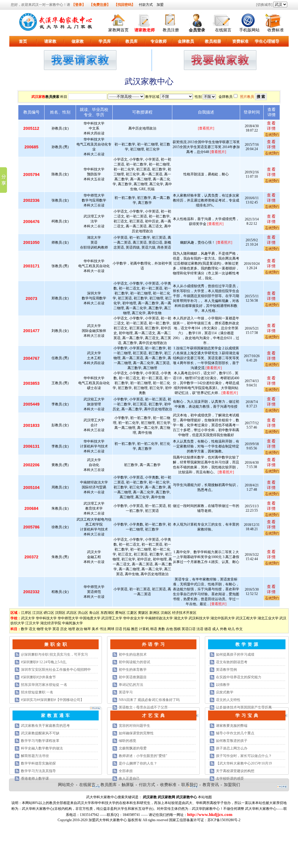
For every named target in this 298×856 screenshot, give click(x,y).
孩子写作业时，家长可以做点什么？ (244, 756)
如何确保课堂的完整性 (136, 733)
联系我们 (189, 785)
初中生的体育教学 (133, 670)
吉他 (169, 629)
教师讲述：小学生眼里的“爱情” (143, 756)
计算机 (144, 629)
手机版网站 (249, 30)
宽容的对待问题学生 (134, 726)
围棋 (177, 629)
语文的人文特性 (228, 700)
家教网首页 (118, 30)
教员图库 (108, 785)
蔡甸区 (120, 613)
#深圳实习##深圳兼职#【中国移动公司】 (52, 700)
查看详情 (271, 126)
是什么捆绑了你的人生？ (138, 763)
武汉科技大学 (199, 618)
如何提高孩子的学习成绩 (235, 654)
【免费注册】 (99, 5)
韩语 (153, 629)
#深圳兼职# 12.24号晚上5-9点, (44, 662)
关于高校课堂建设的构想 (235, 771)
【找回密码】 (124, 5)
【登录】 (79, 5)
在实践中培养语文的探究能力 (238, 677)
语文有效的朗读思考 (231, 662)
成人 (215, 629)
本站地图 (205, 797)
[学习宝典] (282, 787)
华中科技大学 (46, 618)
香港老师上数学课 (35, 778)
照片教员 (247, 97)
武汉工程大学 (246, 618)
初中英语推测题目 (133, 677)
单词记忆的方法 (131, 685)
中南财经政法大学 (159, 618)
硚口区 (49, 613)
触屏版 (128, 785)
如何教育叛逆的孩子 (231, 741)
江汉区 (37, 613)
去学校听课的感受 (230, 778)
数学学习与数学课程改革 (40, 741)
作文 (239, 629)
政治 (79, 629)
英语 (55, 629)
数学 (24, 629)
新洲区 (154, 613)
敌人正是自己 (129, 778)
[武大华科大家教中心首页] (118, 19)
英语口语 (189, 629)
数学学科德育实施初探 (38, 763)
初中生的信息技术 (133, 654)
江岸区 (26, 613)
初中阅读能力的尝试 (134, 662)
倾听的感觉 (127, 741)
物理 (40, 629)
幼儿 (231, 629)
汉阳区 (60, 613)
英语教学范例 (226, 670)
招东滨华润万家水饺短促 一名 (44, 685)
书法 (103, 629)
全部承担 (126, 771)
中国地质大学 (89, 618)
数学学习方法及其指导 (38, 771)
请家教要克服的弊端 (231, 726)
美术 (95, 629)
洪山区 (83, 613)
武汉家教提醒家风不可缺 (40, 733)
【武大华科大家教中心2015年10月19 (244, 763)
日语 (118, 629)
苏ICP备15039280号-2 (223, 820)
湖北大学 (181, 618)
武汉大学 (28, 618)
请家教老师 (144, 30)
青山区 (94, 613)
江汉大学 (32, 623)
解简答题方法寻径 (35, 756)
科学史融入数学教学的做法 (42, 748)
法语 (199, 629)
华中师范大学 (68, 618)
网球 (110, 629)
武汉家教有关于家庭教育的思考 (45, 726)
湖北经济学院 (50, 623)
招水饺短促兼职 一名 (37, 692)
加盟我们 (232, 785)
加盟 (160, 5)
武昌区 (71, 613)
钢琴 (87, 629)
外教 (223, 629)
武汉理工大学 (111, 618)
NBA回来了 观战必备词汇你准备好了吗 (149, 700)
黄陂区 (143, 613)
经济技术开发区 (184, 613)
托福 (126, 629)
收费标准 (275, 30)
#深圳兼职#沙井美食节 (38, 677)
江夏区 (132, 613)
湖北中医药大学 (222, 618)
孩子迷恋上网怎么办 (231, 748)
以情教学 (223, 685)
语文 (32, 629)
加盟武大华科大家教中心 (107, 820)
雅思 (134, 629)
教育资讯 (211, 785)
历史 (63, 629)
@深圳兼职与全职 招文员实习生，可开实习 (54, 654)
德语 (207, 629)
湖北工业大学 (268, 618)
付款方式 (146, 5)
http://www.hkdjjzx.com (210, 814)
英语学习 (126, 692)
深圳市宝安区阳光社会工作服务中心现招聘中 (56, 670)
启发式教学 (224, 692)
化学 (48, 629)
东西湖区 (107, 613)
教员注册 (171, 30)
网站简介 (66, 785)
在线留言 (223, 30)
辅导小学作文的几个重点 (235, 733)
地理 (71, 629)
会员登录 (197, 30)
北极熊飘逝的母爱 (133, 748)
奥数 (161, 629)
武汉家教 (38, 97)
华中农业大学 (133, 618)
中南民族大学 (72, 623)
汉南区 (166, 613)
